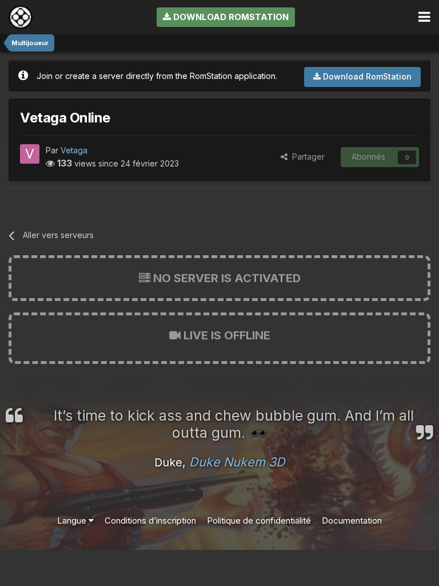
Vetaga (74, 150)
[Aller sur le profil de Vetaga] (29, 154)
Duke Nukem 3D (237, 461)
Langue (73, 520)
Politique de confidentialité (259, 520)
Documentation (352, 520)
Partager (306, 156)
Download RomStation (230, 16)
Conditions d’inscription (150, 520)
